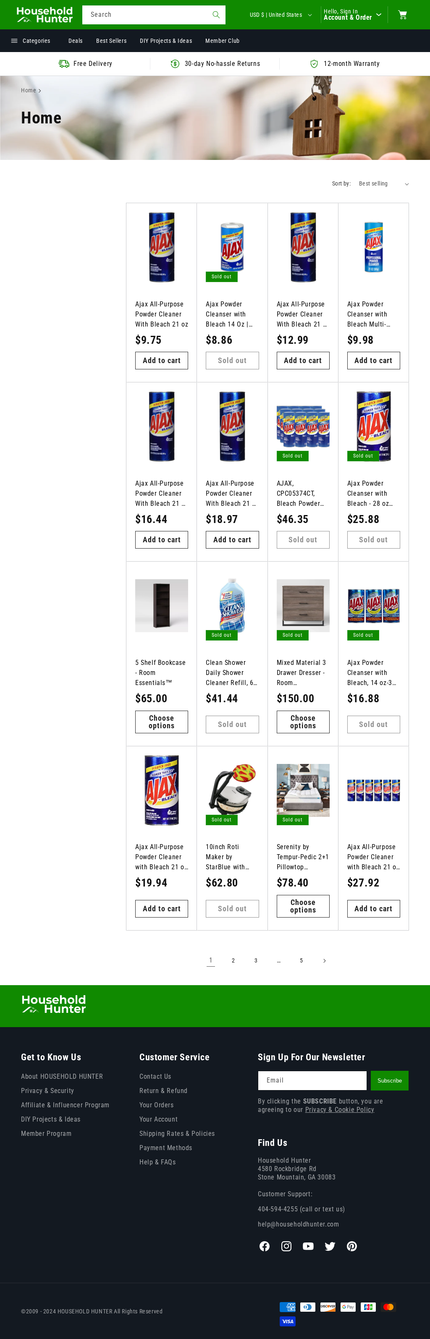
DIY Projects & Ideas (51, 1119)
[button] (402, 14)
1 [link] (211, 960)
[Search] (216, 14)
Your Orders (156, 1105)
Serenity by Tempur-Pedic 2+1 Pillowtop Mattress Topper (303, 857)
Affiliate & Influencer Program (65, 1105)
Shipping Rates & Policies (177, 1134)
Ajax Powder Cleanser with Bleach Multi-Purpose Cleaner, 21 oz (372, 315)
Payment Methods (165, 1148)
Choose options (162, 722)
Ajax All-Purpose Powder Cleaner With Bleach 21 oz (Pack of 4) (232, 494)
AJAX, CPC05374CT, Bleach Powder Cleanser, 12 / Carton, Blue (298, 494)
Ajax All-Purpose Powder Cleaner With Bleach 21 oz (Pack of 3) (161, 494)
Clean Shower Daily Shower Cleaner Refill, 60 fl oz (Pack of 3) (231, 673)
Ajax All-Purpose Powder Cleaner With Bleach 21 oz (161, 314)
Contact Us (155, 1076)
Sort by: (341, 183)
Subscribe (390, 1080)
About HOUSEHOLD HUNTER (62, 1076)
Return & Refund (163, 1091)
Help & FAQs (157, 1162)
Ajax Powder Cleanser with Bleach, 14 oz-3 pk (369, 673)
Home (28, 90)
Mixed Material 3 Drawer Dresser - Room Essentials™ (302, 673)
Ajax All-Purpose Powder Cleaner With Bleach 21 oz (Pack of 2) (303, 315)
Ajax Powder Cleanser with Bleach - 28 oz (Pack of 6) (368, 494)
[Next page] (324, 961)
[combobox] (153, 14)
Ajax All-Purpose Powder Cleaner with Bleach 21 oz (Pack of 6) (373, 857)
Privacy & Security (47, 1091)
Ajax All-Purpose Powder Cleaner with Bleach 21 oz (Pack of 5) (161, 857)
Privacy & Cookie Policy (340, 1110)
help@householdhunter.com (298, 1224)
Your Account (158, 1119)
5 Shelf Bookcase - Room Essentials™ (160, 673)
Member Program (46, 1134)
